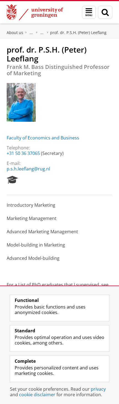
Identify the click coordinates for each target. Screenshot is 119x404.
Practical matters (31, 32)
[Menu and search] (89, 12)
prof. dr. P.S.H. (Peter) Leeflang (78, 32)
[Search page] (105, 12)
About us (15, 32)
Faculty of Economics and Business (43, 138)
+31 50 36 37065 (23, 153)
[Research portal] (12, 180)
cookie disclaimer (37, 394)
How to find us (42, 32)
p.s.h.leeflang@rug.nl (28, 169)
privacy (98, 389)
